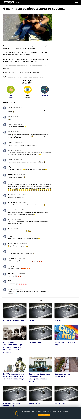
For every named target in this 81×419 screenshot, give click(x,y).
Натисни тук (44, 415)
